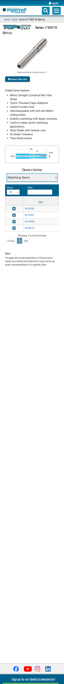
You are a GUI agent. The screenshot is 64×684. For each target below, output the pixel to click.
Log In (54, 3)
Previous (11, 240)
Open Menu (56, 11)
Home (7, 19)
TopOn (14, 19)
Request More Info (18, 79)
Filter (30, 187)
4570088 (29, 221)
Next (26, 240)
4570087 (29, 215)
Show (9, 187)
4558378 (29, 228)
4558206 (29, 208)
